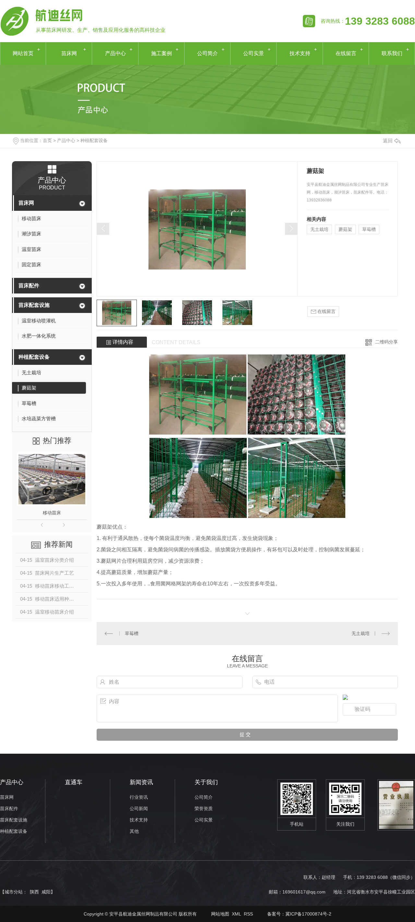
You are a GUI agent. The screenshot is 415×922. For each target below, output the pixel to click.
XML (236, 913)
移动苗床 (52, 512)
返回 (388, 140)
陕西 (34, 891)
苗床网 (69, 53)
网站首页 (23, 53)
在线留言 (346, 53)
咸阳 (46, 891)
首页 (47, 140)
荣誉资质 (204, 808)
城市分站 (14, 891)
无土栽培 (319, 229)
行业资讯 (139, 797)
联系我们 (392, 53)
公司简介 (207, 53)
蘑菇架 (345, 229)
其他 (134, 831)
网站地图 (220, 913)
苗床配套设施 (34, 305)
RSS (248, 913)
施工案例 (161, 53)
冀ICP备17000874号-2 (308, 913)
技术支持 (300, 53)
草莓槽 (369, 229)
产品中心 (115, 53)
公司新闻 (139, 808)
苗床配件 (28, 285)
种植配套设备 (94, 140)
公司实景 (253, 53)
